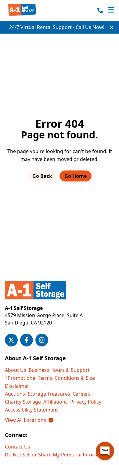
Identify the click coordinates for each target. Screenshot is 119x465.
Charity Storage (23, 401)
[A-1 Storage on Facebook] (26, 340)
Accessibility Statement (31, 409)
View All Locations (29, 420)
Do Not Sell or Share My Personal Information (58, 454)
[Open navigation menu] (111, 10)
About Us (15, 370)
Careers (82, 393)
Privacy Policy (85, 401)
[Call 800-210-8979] (100, 10)
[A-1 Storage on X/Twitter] (11, 340)
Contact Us (17, 446)
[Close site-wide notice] (111, 27)
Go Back (42, 176)
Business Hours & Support (59, 370)
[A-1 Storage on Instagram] (41, 340)
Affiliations (55, 401)
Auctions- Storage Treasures (37, 393)
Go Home (75, 176)
